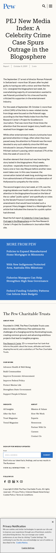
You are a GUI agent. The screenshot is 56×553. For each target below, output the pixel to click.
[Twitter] (17, 481)
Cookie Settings (28, 548)
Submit (46, 455)
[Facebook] (5, 481)
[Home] (26, 313)
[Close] (53, 522)
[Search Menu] (44, 6)
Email (5, 450)
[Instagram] (9, 481)
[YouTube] (21, 481)
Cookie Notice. (22, 543)
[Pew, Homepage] (9, 6)
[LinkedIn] (13, 481)
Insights (7, 404)
